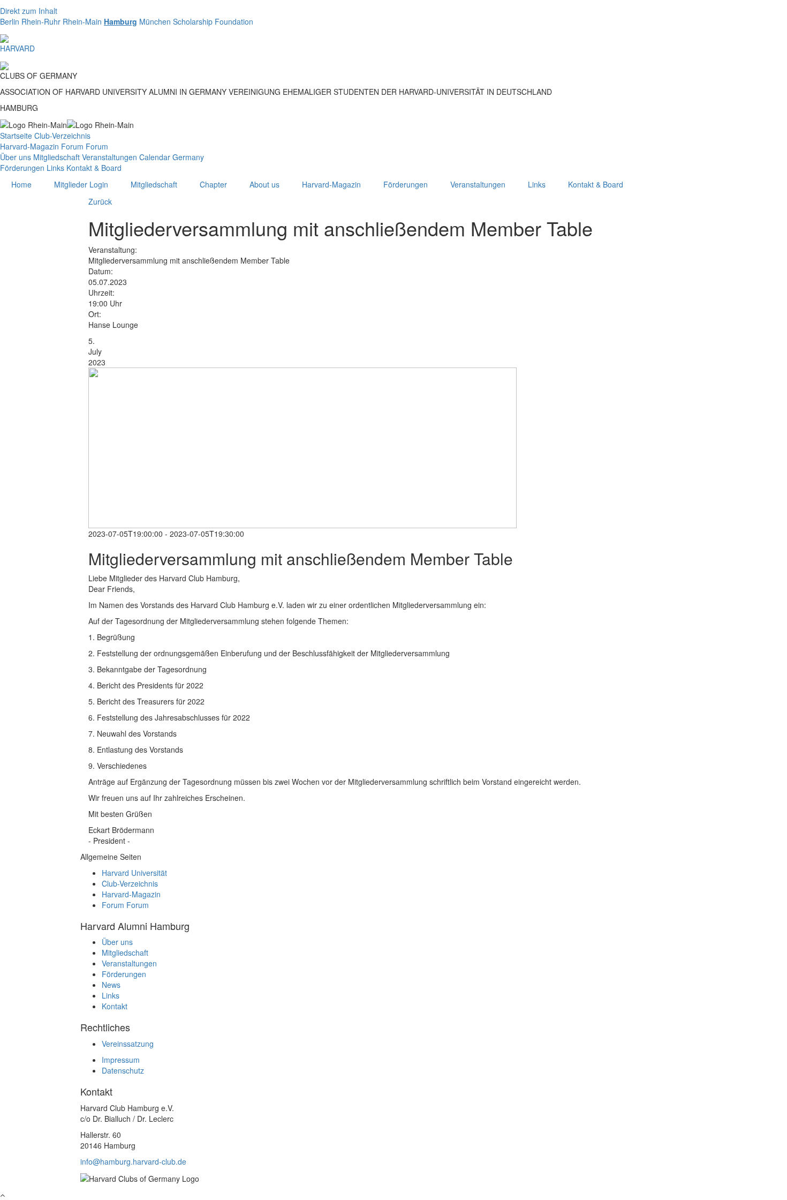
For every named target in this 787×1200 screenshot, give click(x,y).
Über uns (15, 157)
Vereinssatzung (128, 1043)
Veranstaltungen (109, 157)
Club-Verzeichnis (62, 135)
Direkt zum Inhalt (28, 10)
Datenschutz (123, 1070)
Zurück (100, 201)
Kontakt (114, 1006)
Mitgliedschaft (56, 157)
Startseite (16, 135)
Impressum (121, 1059)
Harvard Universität (134, 872)
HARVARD (17, 48)
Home (21, 184)
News (111, 984)
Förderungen (22, 167)
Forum (72, 146)
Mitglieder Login (81, 184)
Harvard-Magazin (29, 146)
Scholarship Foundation (213, 21)
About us (264, 184)
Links (55, 167)
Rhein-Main (82, 21)
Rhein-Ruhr (40, 21)
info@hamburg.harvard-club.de (133, 1161)
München (155, 21)
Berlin (9, 21)
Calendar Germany (171, 157)
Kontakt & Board (94, 167)
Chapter (213, 184)
